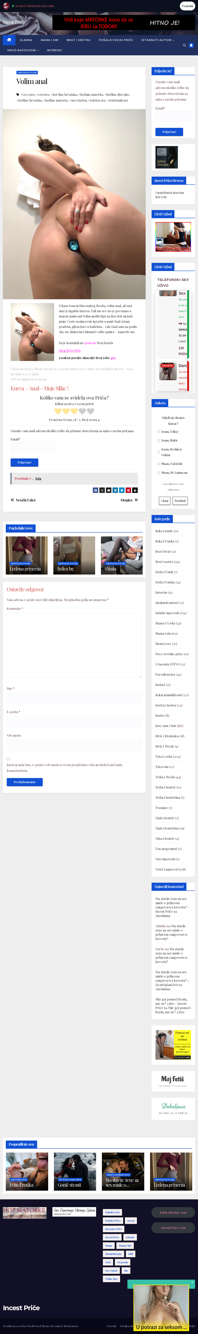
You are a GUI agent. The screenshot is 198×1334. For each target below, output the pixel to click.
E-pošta (13, 712)
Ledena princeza (25, 568)
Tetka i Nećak (165, 777)
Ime (11, 688)
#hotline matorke (55, 100)
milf (130, 1253)
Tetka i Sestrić (165, 787)
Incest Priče (14, 22)
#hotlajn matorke (90, 94)
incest (130, 1220)
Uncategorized (166, 849)
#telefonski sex (117, 100)
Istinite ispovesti (167, 613)
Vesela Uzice (26, 500)
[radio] (58, 412)
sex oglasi (111, 1270)
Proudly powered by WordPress (21, 1326)
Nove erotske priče (169, 654)
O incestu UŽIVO (167, 664)
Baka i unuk (163, 531)
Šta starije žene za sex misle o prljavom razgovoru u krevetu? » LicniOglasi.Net (172, 978)
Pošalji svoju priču (116, 40)
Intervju (54, 50)
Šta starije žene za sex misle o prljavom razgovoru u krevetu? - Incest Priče (172, 905)
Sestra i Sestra (165, 705)
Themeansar (70, 1326)
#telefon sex (96, 100)
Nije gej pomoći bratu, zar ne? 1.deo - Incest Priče (171, 1003)
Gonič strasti (69, 1185)
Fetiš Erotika (21, 1185)
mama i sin (125, 1245)
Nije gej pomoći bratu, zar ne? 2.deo (172, 1010)
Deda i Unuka (165, 582)
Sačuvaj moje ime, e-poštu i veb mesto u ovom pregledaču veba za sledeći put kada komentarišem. (64, 768)
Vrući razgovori (22, 50)
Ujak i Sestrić (164, 818)
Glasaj (164, 501)
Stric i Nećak (164, 746)
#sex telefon (78, 100)
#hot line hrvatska (64, 94)
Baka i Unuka (164, 541)
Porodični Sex (165, 674)
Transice (161, 808)
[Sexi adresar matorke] (173, 1044)
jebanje (130, 1237)
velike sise (111, 1278)
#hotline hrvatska (29, 100)
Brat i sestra (78, 40)
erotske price (113, 1220)
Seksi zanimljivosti (168, 695)
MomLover (163, 644)
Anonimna (162, 916)
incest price (112, 1237)
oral (108, 1262)
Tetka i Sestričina (167, 797)
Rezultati (180, 501)
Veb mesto (14, 735)
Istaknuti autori (157, 40)
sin (126, 1270)
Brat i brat (162, 551)
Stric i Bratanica (167, 736)
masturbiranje (113, 1253)
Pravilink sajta (174, 1326)
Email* (15, 439)
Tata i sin (161, 767)
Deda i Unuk (164, 572)
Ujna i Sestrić (165, 838)
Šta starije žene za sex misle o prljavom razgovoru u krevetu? (171, 932)
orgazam (122, 1262)
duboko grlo (112, 1212)
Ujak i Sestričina (167, 828)
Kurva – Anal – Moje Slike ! (39, 388)
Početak (111, 1326)
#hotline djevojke (117, 94)
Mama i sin (49, 40)
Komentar (15, 608)
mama (108, 1245)
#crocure (42, 94)
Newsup (55, 1326)
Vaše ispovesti (165, 859)
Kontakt (190, 1326)
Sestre (160, 715)
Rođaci (160, 685)
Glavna (26, 40)
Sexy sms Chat (165, 726)
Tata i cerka (163, 756)
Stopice (126, 500)
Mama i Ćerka (165, 623)
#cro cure (28, 94)
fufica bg (65, 568)
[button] (184, 45)
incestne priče (113, 1229)
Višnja (110, 568)
